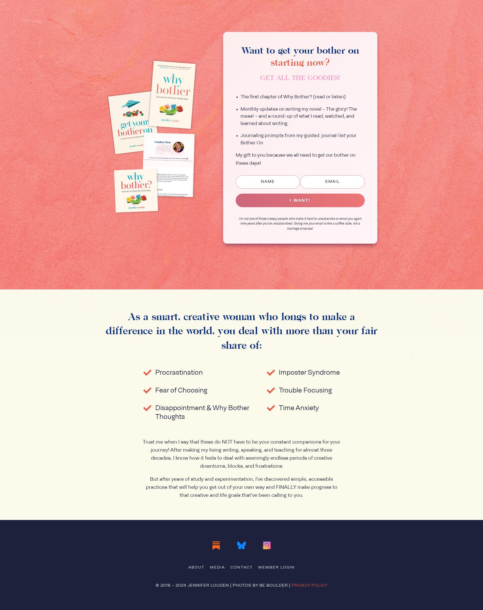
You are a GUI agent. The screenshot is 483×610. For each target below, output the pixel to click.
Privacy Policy (310, 586)
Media (217, 568)
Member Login (276, 568)
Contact (241, 568)
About (196, 568)
